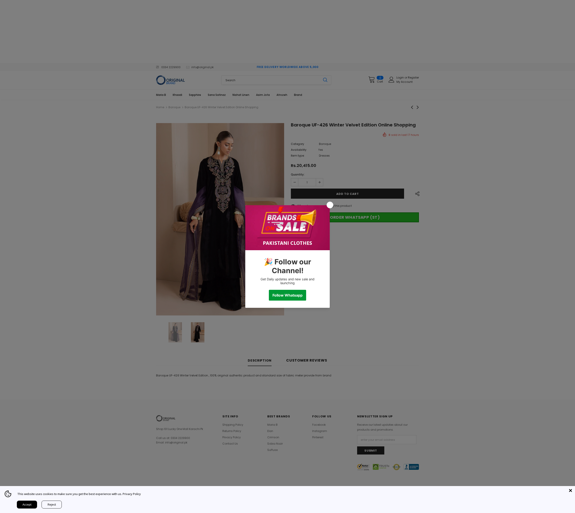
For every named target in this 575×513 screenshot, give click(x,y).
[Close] (570, 490)
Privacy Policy (132, 494)
